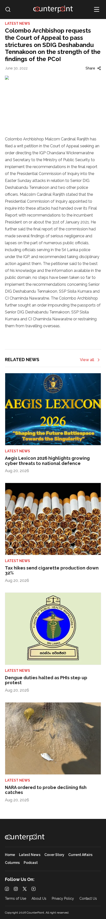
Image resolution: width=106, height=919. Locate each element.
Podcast (31, 863)
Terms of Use (15, 898)
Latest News (29, 855)
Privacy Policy (63, 898)
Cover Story (54, 855)
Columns (12, 863)
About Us (39, 898)
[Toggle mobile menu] (96, 9)
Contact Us (88, 898)
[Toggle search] (8, 9)
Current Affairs (80, 855)
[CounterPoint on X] (25, 889)
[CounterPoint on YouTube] (33, 889)
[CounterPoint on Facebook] (7, 889)
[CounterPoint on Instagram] (16, 889)
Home (10, 855)
